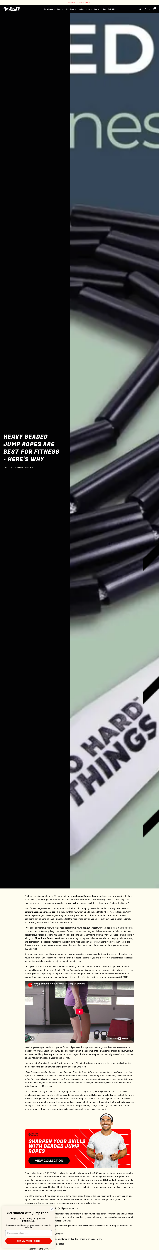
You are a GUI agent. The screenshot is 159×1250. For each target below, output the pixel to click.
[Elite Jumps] (11, 9)
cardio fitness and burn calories (40, 912)
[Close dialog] (52, 1209)
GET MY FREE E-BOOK (29, 1241)
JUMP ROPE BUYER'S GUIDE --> (79, 2)
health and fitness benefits (49, 938)
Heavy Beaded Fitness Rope (83, 896)
